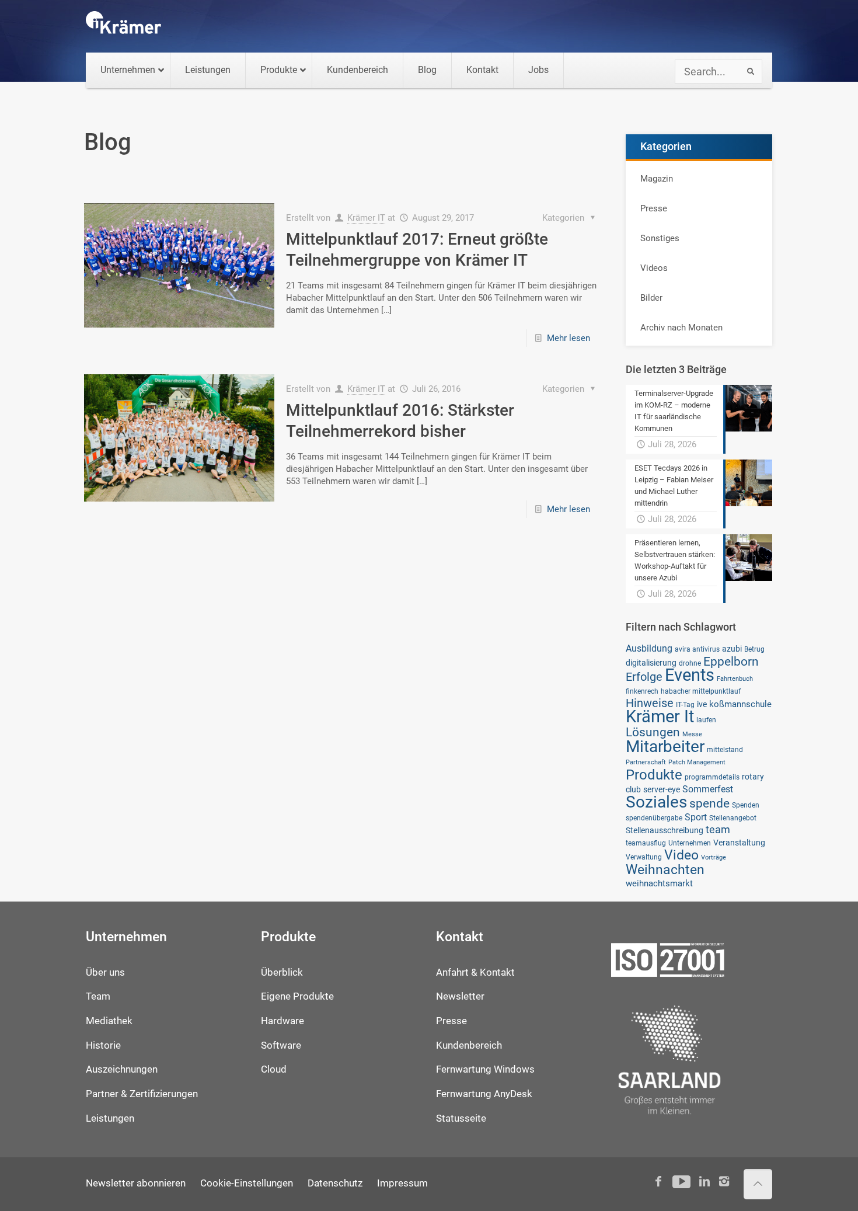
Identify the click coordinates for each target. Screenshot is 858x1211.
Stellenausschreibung (664, 830)
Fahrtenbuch (735, 679)
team (718, 830)
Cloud (274, 1069)
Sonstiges (659, 238)
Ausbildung (649, 648)
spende (709, 803)
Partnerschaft (646, 762)
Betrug (754, 649)
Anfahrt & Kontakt (475, 972)
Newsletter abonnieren (136, 1183)
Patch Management (697, 762)
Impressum (402, 1183)
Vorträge (713, 857)
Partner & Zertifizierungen (142, 1093)
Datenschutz (335, 1183)
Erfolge (644, 677)
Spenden (745, 805)
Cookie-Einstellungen (246, 1183)
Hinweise (650, 703)
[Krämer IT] (123, 26)
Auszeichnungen (122, 1069)
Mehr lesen (568, 338)
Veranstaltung (739, 842)
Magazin (656, 178)
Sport (696, 817)
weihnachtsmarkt (659, 883)
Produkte (654, 774)
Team (98, 996)
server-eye (661, 789)
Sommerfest (707, 789)
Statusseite (461, 1118)
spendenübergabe (654, 817)
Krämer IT (366, 218)
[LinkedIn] (704, 1181)
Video (681, 855)
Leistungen (110, 1118)
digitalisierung (651, 662)
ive (702, 704)
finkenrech (642, 691)
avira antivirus (697, 649)
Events (689, 675)
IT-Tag (685, 704)
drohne (690, 663)
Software (281, 1045)
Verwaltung (644, 856)
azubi (732, 648)
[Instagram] (724, 1181)
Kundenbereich (469, 1045)
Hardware (282, 1020)
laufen (706, 719)
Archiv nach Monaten (681, 327)
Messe (692, 734)
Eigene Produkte (297, 996)
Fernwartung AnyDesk (484, 1093)
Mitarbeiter (665, 746)
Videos (654, 268)
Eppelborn (731, 661)
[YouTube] (681, 1181)
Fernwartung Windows (485, 1069)
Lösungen (653, 732)
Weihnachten (665, 870)
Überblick (282, 972)
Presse (653, 208)
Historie (103, 1045)
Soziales (656, 802)
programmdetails (712, 776)
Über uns (105, 972)
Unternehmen (689, 842)
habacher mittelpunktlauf (701, 691)
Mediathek (109, 1020)
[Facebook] (659, 1181)
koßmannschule (740, 704)
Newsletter (460, 996)
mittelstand (725, 749)
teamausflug (646, 842)
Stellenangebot (732, 817)
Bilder (651, 298)
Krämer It (660, 716)
